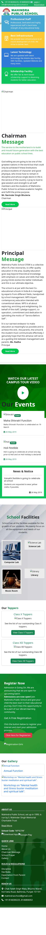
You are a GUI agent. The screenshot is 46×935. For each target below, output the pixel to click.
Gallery (5, 858)
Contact (5, 878)
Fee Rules (6, 872)
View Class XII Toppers (23, 661)
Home (4, 846)
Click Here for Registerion (18, 735)
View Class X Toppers (23, 632)
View (7, 492)
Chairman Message (11, 852)
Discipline (6, 868)
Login (36, 2)
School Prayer (8, 855)
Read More (10, 204)
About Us (6, 849)
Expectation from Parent (13, 875)
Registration (39, 4)
